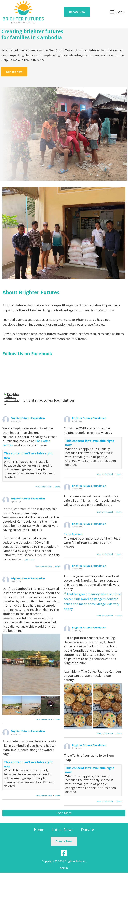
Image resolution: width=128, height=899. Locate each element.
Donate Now (77, 12)
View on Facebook (44, 487)
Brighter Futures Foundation (28, 418)
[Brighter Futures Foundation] (23, 2)
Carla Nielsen (73, 534)
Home (39, 829)
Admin (64, 868)
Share (57, 487)
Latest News (62, 829)
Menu (119, 12)
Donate (87, 829)
